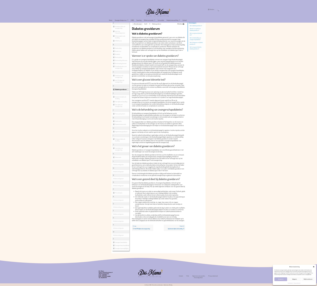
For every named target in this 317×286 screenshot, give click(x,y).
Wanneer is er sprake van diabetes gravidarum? (195, 29)
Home (110, 20)
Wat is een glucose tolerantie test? (196, 34)
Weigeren (294, 279)
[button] (314, 267)
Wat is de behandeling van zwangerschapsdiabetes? (195, 38)
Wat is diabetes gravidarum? (196, 25)
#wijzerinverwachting (172, 20)
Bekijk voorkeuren (308, 279)
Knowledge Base (198, 277)
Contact (185, 20)
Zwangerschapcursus (121, 20)
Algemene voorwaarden (198, 276)
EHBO (132, 20)
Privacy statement (297, 283)
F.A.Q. (187, 276)
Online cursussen (148, 20)
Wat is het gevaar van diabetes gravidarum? (196, 43)
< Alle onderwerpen (137, 24)
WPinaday (170, 285)
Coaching (138, 20)
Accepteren (281, 279)
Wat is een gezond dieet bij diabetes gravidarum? (195, 47)
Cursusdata (161, 20)
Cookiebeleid (290, 283)
